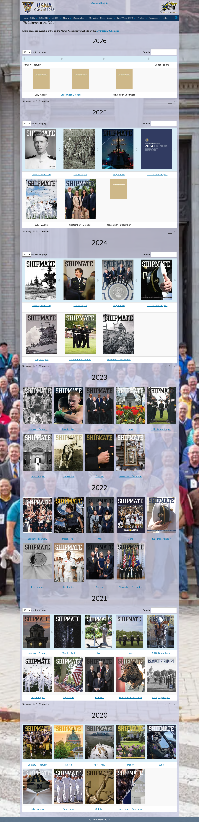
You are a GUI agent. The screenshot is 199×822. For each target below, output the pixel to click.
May (99, 429)
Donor (130, 764)
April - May (99, 764)
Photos (141, 18)
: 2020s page (107, 30)
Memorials (93, 18)
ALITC (55, 18)
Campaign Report (161, 697)
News (66, 18)
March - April (80, 174)
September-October (71, 94)
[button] (24, 59)
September (68, 476)
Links (165, 18)
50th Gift (43, 18)
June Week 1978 (125, 18)
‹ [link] (165, 101)
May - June (119, 174)
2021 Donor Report (161, 538)
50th (32, 18)
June (130, 429)
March (68, 764)
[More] (176, 17)
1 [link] (170, 101)
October (99, 476)
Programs (153, 18)
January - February (41, 174)
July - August (41, 359)
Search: (146, 52)
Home (25, 18)
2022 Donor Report (161, 429)
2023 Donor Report (157, 305)
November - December (119, 359)
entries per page (39, 52)
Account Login (99, 2)
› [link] (174, 101)
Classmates (78, 18)
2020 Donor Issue (161, 653)
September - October (80, 359)
